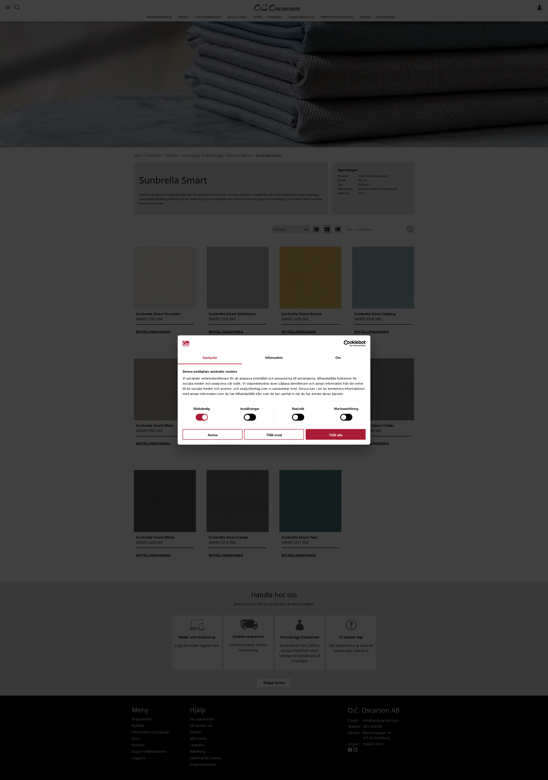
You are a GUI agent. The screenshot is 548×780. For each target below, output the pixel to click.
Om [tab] (338, 357)
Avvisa (212, 435)
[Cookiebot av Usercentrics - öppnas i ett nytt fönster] (347, 343)
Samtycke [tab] (210, 357)
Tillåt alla (335, 435)
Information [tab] (274, 357)
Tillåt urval (274, 435)
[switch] (250, 417)
